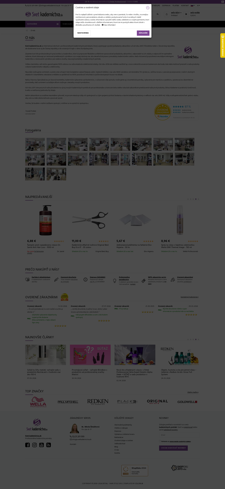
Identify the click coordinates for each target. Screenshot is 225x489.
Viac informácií (109, 25)
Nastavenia (83, 33)
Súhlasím (143, 33)
